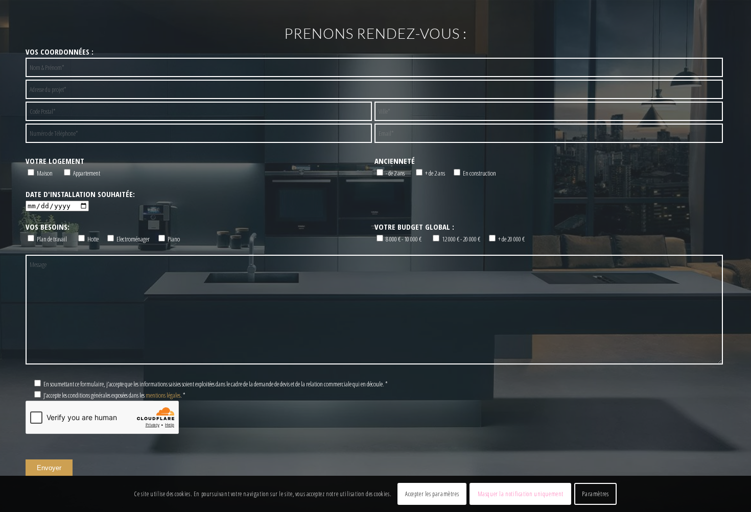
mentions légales (163, 395)
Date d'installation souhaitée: (80, 194)
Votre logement (55, 161)
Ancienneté (394, 161)
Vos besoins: (47, 227)
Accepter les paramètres (432, 494)
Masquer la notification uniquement (521, 494)
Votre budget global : (414, 227)
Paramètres (595, 494)
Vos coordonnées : (59, 51)
